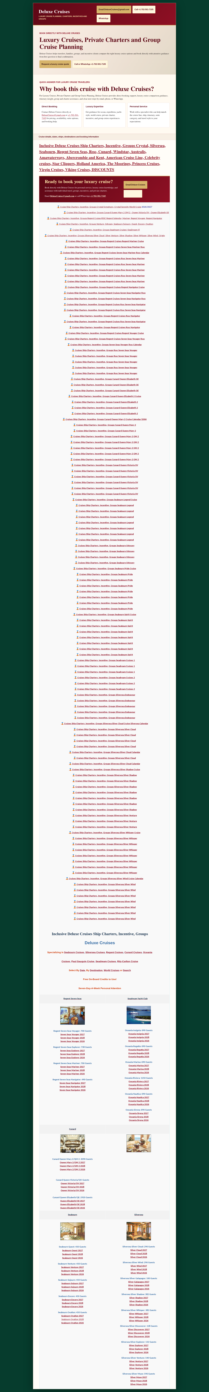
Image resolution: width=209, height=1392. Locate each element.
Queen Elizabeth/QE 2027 (72, 1201)
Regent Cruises (114, 952)
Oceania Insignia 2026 (138, 1041)
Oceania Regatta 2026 (138, 1057)
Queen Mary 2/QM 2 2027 (72, 1162)
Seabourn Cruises (74, 952)
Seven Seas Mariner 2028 (72, 1070)
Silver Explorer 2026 (138, 1352)
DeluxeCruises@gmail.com (53, 115)
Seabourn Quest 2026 (72, 1258)
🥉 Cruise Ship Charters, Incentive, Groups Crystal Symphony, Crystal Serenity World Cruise (99, 207)
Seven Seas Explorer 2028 (72, 1054)
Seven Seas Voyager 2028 (72, 1038)
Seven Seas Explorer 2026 (72, 1058)
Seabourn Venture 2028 (72, 1271)
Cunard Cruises (133, 952)
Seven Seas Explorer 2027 (72, 1051)
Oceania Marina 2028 (139, 1069)
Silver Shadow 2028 (138, 1301)
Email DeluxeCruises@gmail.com (114, 9)
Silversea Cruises (95, 952)
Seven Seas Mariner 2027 (72, 1067)
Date (82, 970)
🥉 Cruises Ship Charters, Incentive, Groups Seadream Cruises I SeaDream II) (104, 230)
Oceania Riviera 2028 (139, 1085)
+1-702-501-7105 (98, 195)
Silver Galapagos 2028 (138, 1285)
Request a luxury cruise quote (55, 64)
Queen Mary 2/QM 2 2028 (72, 1166)
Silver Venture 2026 (138, 1368)
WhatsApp (103, 18)
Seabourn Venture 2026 (72, 1274)
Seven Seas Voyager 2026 (72, 1041)
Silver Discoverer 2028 (139, 1333)
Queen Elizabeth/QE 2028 (72, 1204)
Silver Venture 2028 (138, 1365)
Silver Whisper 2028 (138, 1317)
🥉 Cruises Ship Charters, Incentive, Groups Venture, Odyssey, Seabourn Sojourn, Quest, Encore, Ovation (104, 224)
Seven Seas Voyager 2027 (72, 1034)
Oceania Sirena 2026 (139, 1120)
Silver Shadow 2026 (138, 1305)
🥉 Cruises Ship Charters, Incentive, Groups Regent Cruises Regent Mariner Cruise (104, 241)
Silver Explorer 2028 (138, 1349)
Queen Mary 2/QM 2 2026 (72, 1169)
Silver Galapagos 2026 (138, 1289)
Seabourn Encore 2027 (72, 1300)
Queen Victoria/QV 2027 (72, 1183)
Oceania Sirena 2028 (139, 1117)
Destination (96, 970)
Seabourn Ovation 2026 (72, 1323)
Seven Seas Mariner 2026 (72, 1074)
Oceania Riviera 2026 (139, 1089)
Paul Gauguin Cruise (82, 961)
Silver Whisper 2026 (138, 1321)
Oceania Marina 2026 (139, 1073)
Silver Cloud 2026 (138, 1257)
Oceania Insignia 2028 (138, 1037)
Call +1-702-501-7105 (143, 9)
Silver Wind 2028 (139, 1269)
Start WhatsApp (133, 194)
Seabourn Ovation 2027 (72, 1316)
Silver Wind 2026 (139, 1273)
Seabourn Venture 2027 (72, 1267)
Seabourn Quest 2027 (72, 1251)
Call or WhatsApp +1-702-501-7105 (90, 64)
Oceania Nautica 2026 (138, 1104)
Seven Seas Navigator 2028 (73, 1087)
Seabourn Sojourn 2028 (72, 1287)
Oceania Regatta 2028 (138, 1053)
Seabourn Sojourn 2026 (72, 1290)
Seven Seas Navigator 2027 (73, 1083)
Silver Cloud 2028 (138, 1254)
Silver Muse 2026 (138, 1384)
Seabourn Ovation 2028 (72, 1319)
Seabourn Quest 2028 (72, 1254)
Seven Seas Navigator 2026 (73, 1090)
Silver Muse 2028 (138, 1381)
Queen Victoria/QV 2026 (72, 1190)
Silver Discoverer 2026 (139, 1337)
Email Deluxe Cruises (135, 185)
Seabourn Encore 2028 (72, 1303)
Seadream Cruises (106, 961)
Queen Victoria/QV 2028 (72, 1187)
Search (127, 970)
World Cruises (111, 970)
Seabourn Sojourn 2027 (72, 1283)
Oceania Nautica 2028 (138, 1101)
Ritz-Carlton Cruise (127, 961)
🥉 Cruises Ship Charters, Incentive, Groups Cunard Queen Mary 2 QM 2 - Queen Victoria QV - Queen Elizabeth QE (116, 213)
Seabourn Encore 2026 (72, 1307)
